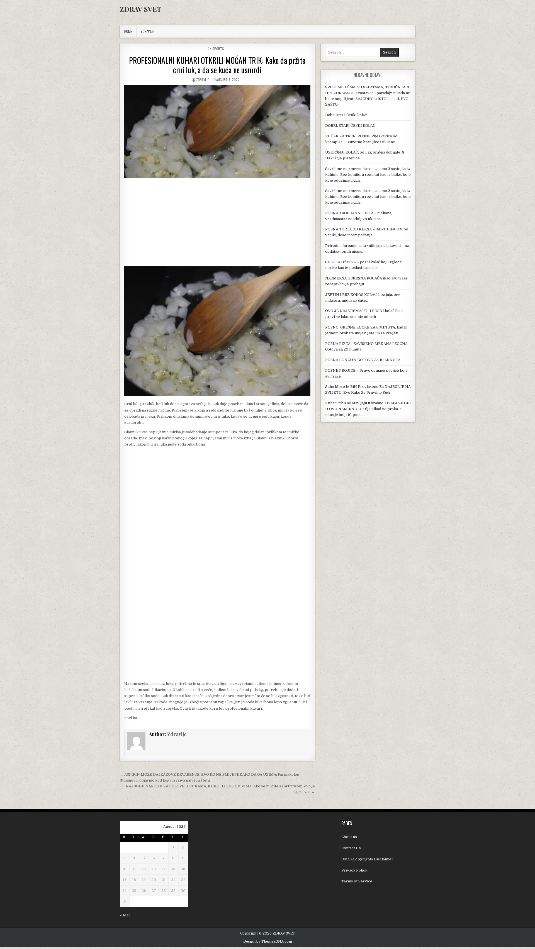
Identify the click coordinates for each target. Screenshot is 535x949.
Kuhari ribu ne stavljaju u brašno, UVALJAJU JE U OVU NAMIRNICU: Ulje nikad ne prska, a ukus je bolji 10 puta (368, 409)
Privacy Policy (354, 870)
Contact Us (351, 848)
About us (349, 837)
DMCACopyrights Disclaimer (367, 859)
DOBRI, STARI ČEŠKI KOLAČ (350, 125)
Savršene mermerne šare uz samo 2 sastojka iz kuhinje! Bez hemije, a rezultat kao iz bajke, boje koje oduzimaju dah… (368, 174)
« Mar (125, 915)
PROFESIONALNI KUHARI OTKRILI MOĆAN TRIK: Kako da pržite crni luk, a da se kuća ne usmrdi (217, 65)
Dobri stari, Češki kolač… (347, 115)
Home (128, 31)
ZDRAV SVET (140, 8)
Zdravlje (202, 79)
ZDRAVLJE (147, 31)
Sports (218, 48)
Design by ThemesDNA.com (267, 941)
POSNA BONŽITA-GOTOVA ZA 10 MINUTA (362, 360)
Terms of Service (356, 881)
